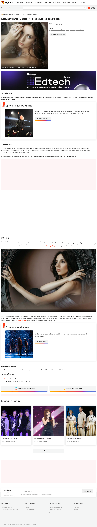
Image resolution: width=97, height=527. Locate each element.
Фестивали (38, 2)
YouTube (76, 509)
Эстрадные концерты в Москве (75, 30)
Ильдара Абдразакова (53, 246)
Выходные (20, 2)
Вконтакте (76, 507)
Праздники (66, 2)
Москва (27, 507)
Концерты (29, 2)
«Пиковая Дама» (22, 320)
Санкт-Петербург (29, 509)
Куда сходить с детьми (55, 507)
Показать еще (48, 451)
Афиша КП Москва (8, 14)
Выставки (48, 2)
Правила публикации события (9, 509)
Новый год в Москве (55, 509)
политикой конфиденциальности (46, 494)
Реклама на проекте (93, 8)
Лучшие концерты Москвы (30, 14)
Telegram (76, 512)
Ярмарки (75, 2)
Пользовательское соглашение (9, 512)
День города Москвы (55, 512)
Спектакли (56, 2)
